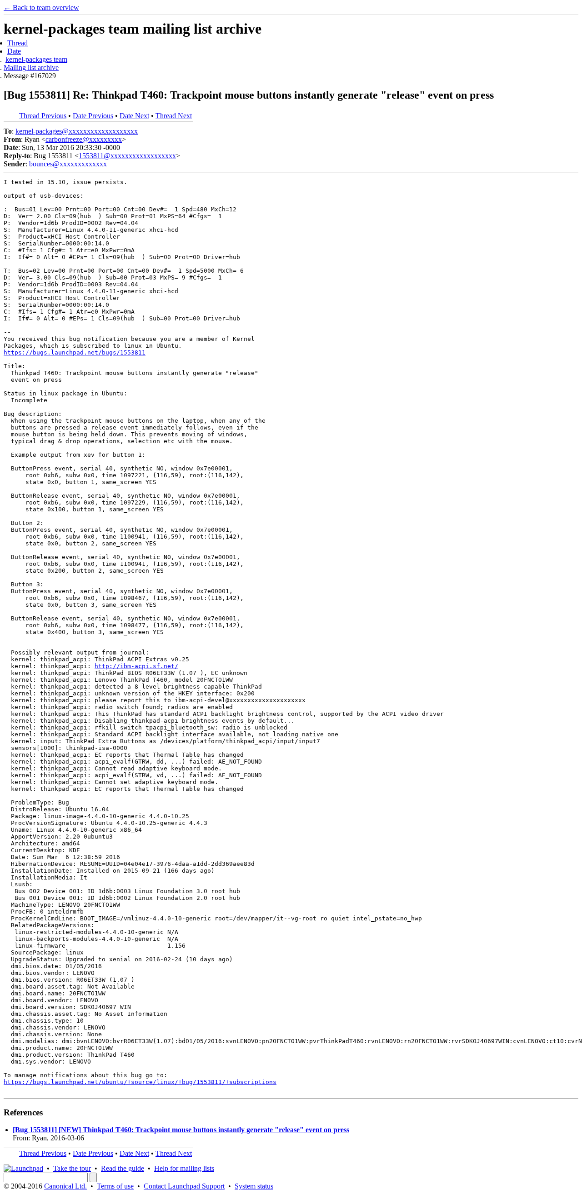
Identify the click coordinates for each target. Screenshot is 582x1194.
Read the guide (122, 1168)
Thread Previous (42, 116)
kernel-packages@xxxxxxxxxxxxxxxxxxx (76, 131)
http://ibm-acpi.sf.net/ (136, 666)
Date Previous (93, 116)
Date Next (134, 116)
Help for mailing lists (184, 1168)
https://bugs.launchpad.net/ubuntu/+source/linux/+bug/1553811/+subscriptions (140, 1082)
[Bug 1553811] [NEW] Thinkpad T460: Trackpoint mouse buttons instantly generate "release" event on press (181, 1130)
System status (254, 1186)
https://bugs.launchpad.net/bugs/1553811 (75, 352)
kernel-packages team (36, 59)
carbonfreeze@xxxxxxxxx (83, 139)
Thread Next (174, 116)
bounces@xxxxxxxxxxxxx (68, 164)
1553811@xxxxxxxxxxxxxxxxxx (127, 156)
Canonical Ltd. (65, 1186)
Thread (17, 43)
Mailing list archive (31, 67)
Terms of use (115, 1186)
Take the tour (72, 1168)
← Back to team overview (41, 7)
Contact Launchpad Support (184, 1186)
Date (14, 51)
